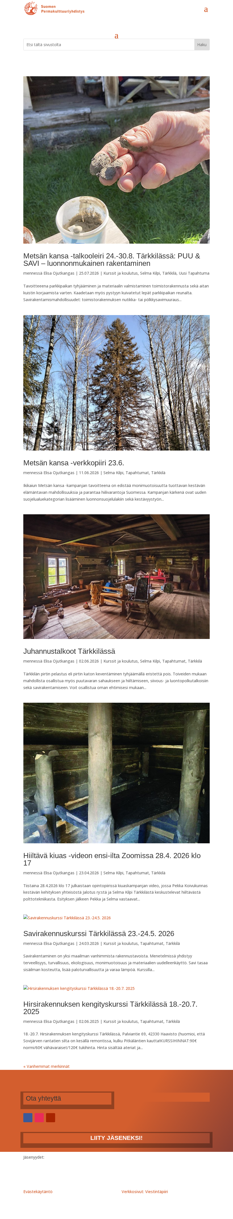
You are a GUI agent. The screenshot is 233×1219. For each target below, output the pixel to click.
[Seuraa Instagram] (39, 1117)
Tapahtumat (137, 472)
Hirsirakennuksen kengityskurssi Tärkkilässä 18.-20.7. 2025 (110, 1008)
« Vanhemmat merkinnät (46, 1066)
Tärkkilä (169, 273)
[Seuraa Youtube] (50, 1117)
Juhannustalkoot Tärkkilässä (69, 651)
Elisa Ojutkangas (58, 273)
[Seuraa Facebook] (27, 1117)
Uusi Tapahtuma (194, 273)
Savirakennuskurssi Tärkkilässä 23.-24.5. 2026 (98, 933)
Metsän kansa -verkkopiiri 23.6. (73, 463)
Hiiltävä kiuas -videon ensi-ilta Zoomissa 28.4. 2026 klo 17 (112, 859)
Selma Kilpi (150, 273)
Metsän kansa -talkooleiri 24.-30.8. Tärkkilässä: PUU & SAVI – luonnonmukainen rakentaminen (111, 260)
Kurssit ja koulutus (120, 273)
